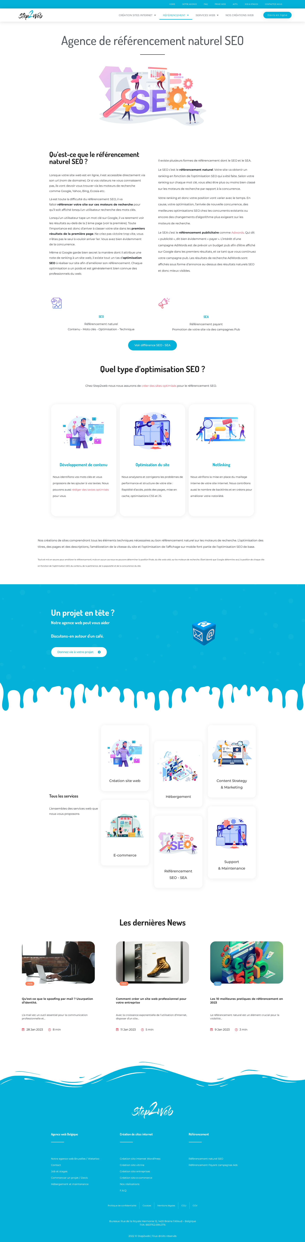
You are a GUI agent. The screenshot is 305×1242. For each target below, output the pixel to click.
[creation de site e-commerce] (125, 826)
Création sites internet (135, 15)
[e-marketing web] (232, 752)
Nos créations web (240, 15)
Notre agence (189, 4)
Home (172, 4)
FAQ (206, 4)
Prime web (220, 4)
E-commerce (124, 855)
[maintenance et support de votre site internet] (232, 833)
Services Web (205, 15)
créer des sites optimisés (159, 385)
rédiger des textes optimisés (90, 489)
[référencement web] (178, 842)
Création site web (124, 781)
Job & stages (251, 4)
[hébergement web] (178, 767)
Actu (235, 4)
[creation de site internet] (125, 752)
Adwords (237, 232)
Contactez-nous (273, 4)
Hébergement (178, 797)
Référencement (174, 15)
